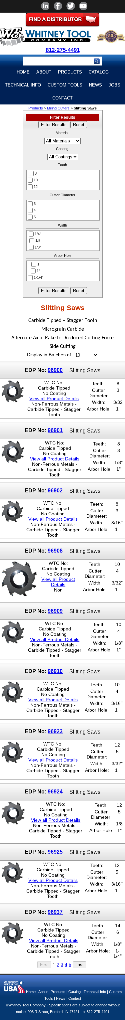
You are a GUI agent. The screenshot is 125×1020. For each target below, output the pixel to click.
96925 (55, 852)
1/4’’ (38, 234)
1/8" (38, 247)
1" (38, 271)
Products (70, 72)
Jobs (114, 85)
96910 (55, 671)
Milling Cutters (58, 108)
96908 (55, 551)
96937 (55, 912)
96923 (55, 731)
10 (36, 180)
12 (36, 187)
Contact (62, 97)
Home (23, 72)
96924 (55, 791)
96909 (55, 611)
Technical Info (23, 85)
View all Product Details (54, 398)
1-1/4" (38, 277)
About (43, 72)
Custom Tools (65, 85)
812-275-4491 (63, 50)
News (95, 85)
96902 (55, 490)
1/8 (37, 241)
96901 (55, 430)
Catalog (99, 72)
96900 (55, 370)
